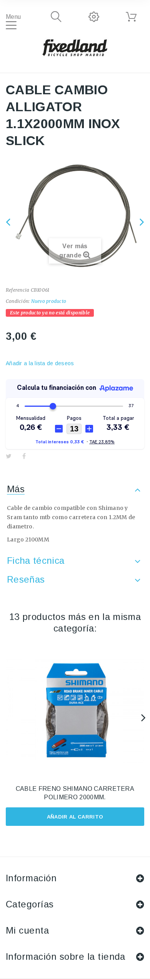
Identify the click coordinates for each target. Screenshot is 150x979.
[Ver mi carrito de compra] (131, 17)
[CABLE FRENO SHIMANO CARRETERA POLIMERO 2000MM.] (75, 711)
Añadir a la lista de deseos (40, 363)
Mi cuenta (27, 930)
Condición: (18, 301)
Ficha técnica (35, 560)
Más (16, 489)
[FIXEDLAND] (75, 47)
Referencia (17, 290)
